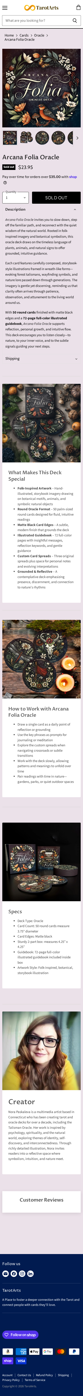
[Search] (75, 20)
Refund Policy (44, 1375)
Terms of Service (35, 1380)
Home (9, 35)
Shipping (63, 1375)
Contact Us (24, 1375)
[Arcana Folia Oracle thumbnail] (10, 137)
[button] (41, 209)
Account (7, 1375)
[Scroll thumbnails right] (76, 138)
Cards (24, 35)
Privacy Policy (11, 1380)
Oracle (39, 35)
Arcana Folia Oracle (20, 39)
